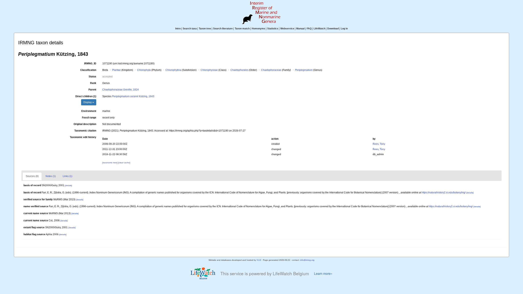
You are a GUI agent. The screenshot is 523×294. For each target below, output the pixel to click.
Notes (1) (51, 176)
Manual (300, 28)
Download (333, 28)
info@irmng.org (307, 260)
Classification (88, 70)
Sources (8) (32, 176)
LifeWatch (319, 28)
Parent (92, 89)
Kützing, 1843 (133, 96)
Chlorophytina (173, 70)
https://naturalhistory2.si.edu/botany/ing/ (444, 192)
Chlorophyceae (209, 70)
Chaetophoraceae (271, 70)
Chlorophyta (144, 70)
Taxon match (242, 28)
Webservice (287, 28)
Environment (88, 111)
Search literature (223, 28)
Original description (85, 124)
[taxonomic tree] (110, 162)
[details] (68, 185)
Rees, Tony (379, 144)
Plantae (116, 70)
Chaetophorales (239, 70)
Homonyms (258, 28)
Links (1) (67, 176)
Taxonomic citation (85, 130)
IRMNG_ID (90, 63)
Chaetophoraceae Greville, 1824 (120, 89)
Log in (344, 28)
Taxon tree (205, 28)
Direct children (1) (85, 96)
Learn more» (323, 273)
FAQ (309, 28)
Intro (178, 28)
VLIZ (259, 260)
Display (87, 102)
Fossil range (89, 117)
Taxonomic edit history (83, 137)
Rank (93, 83)
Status (92, 76)
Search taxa (190, 28)
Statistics (272, 28)
